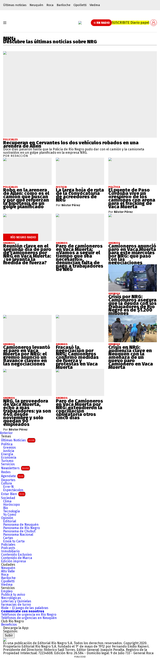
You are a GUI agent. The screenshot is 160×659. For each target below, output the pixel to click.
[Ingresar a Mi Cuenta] (153, 22)
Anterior (6, 433)
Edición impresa (13, 561)
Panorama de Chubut (19, 531)
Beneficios (9, 624)
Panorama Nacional (18, 534)
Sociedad (8, 498)
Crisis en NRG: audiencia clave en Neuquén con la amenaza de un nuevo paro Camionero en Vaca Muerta (130, 357)
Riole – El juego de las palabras (24, 608)
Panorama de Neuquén (21, 524)
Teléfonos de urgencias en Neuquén (29, 618)
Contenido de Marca (16, 558)
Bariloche (63, 5)
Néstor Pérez (70, 205)
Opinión (7, 518)
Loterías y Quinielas (16, 601)
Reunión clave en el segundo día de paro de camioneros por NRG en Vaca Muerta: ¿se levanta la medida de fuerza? (27, 254)
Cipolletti (80, 5)
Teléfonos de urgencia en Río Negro (28, 614)
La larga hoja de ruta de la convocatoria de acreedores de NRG (80, 195)
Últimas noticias (14, 5)
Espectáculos (13, 490)
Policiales (10, 139)
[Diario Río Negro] (80, 22)
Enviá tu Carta (14, 541)
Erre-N (8, 486)
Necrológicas (11, 598)
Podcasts (8, 548)
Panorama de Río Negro (21, 528)
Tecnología (11, 511)
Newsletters (15, 468)
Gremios (9, 447)
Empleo (6, 591)
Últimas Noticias (17, 440)
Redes (6, 472)
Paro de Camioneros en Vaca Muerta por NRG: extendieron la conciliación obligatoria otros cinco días (79, 409)
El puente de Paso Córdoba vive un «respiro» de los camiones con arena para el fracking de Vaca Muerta (131, 198)
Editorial (9, 521)
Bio (5, 508)
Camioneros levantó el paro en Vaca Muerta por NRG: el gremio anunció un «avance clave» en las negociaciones (26, 355)
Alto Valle (8, 571)
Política (6, 444)
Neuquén (36, 5)
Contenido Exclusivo (16, 554)
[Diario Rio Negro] (4, 640)
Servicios (8, 464)
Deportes (8, 480)
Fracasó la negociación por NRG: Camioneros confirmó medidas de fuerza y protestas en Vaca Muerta (77, 357)
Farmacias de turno (16, 604)
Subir (9, 635)
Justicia (8, 451)
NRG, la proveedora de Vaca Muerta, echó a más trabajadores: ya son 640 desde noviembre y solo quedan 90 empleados (27, 412)
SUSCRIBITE (130, 23)
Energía (7, 454)
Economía (8, 457)
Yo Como (9, 514)
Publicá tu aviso (13, 594)
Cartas (8, 538)
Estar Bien (12, 494)
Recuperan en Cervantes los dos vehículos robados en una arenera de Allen (71, 144)
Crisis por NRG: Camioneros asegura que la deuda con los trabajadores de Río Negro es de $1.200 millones (132, 305)
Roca (50, 5)
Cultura (6, 483)
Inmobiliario (10, 551)
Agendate (12, 476)
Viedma (95, 5)
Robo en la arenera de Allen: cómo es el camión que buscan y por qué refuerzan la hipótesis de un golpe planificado (26, 198)
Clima (7, 501)
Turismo (7, 461)
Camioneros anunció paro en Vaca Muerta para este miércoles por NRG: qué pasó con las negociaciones (132, 254)
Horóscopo (11, 504)
